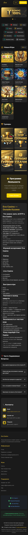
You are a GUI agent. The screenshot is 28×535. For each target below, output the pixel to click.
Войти (16, 2)
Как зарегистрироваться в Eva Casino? (13, 365)
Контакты (3, 490)
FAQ (2, 488)
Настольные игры (6, 468)
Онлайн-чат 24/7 (5, 482)
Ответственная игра (6, 457)
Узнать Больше (14, 195)
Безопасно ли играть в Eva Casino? (12, 392)
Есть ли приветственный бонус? (12, 385)
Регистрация (23, 2)
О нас (2, 449)
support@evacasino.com (13, 411)
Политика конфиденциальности (10, 454)
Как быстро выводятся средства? (12, 379)
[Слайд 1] (12, 19)
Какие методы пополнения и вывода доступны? (13, 372)
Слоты (3, 466)
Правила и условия (6, 452)
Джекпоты (4, 474)
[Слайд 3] (15, 19)
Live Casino (4, 471)
